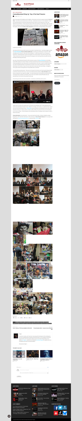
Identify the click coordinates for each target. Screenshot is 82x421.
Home (14, 8)
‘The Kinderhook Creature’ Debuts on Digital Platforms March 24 (46, 359)
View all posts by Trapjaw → (23, 343)
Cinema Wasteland (17, 51)
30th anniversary (30, 323)
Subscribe (57, 83)
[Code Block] (29, 372)
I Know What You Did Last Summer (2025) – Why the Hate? (64, 36)
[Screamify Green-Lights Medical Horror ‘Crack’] (34, 408)
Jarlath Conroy (41, 322)
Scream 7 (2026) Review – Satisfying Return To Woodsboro (63, 399)
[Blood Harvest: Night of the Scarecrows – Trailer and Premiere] (56, 30)
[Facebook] (64, 0)
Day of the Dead (42, 60)
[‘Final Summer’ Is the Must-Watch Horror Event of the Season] (56, 20)
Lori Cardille (27, 322)
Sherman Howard (15, 323)
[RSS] (68, 0)
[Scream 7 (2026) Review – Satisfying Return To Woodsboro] (54, 398)
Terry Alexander (31, 322)
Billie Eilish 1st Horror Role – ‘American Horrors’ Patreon (42, 413)
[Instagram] (67, 0)
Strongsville (49, 323)
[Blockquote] (27, 372)
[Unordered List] (26, 372)
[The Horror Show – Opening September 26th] (15, 398)
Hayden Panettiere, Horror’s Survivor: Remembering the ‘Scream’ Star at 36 (64, 15)
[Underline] (23, 372)
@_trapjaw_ (24, 340)
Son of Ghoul (21, 323)
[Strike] (24, 372)
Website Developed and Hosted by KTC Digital (28, 419)
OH (16, 322)
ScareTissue (29, 4)
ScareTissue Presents (31, 8)
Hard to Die (29, 108)
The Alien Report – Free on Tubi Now (43, 398)
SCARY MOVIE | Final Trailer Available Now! (17, 359)
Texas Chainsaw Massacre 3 (37, 323)
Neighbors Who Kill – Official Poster (32, 358)
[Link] (30, 372)
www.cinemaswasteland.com (23, 118)
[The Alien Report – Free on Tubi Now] (56, 25)
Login (48, 367)
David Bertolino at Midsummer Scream (24, 388)
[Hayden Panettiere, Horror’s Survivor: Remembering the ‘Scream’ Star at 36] (56, 14)
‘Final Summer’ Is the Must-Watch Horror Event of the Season (64, 20)
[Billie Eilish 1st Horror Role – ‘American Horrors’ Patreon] (34, 413)
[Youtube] (65, 0)
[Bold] (20, 372)
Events (14, 12)
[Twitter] (66, 0)
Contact (47, 8)
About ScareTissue (41, 8)
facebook (37, 118)
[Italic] (21, 372)
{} (31, 372)
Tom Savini (36, 322)
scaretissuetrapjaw (39, 340)
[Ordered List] (25, 372)
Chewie (14, 409)
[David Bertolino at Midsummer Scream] (15, 388)
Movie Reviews (19, 8)
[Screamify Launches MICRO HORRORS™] (15, 393)
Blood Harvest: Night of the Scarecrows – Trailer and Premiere (64, 31)
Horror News (24, 8)
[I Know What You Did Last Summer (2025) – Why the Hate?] (56, 35)
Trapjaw (16, 16)
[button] (20, 124)
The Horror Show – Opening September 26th (23, 399)
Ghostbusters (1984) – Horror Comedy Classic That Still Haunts (63, 394)
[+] (32, 372)
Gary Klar (22, 322)
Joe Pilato (19, 322)
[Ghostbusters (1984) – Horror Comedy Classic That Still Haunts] (54, 393)
